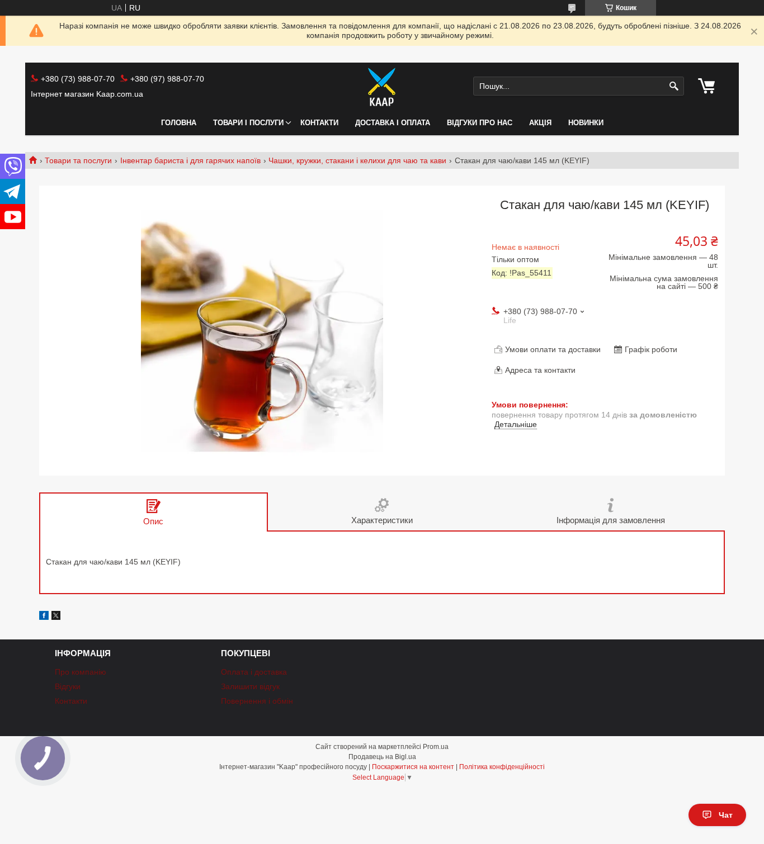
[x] (55, 617)
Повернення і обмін (257, 700)
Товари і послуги (248, 122)
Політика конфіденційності (502, 767)
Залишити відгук (250, 686)
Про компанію (80, 671)
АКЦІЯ (540, 122)
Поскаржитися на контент (413, 767)
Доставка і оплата (392, 122)
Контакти (319, 122)
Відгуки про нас (479, 122)
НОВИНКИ (585, 122)
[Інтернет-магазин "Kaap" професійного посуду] (381, 87)
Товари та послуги (78, 160)
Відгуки (68, 686)
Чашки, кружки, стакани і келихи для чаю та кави (357, 160)
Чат (726, 814)
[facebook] (44, 617)
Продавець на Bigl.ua (382, 757)
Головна (178, 122)
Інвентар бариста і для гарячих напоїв (190, 160)
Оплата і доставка (254, 671)
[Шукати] (674, 86)
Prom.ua (436, 747)
